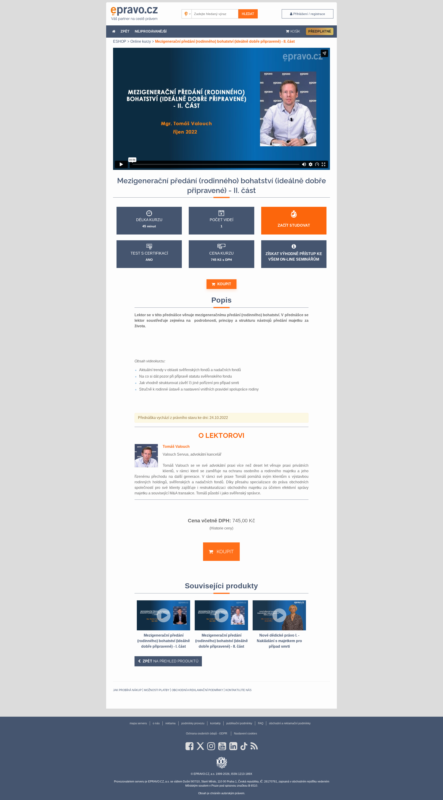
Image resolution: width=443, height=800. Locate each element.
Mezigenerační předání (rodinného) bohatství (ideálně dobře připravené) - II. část (221, 640)
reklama (170, 723)
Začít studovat (294, 225)
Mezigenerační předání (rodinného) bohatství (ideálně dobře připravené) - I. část (163, 640)
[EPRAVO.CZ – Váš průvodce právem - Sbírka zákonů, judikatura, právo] (134, 14)
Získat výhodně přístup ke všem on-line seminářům (294, 256)
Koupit (224, 284)
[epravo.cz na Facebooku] (189, 746)
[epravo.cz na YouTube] (222, 746)
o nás (156, 723)
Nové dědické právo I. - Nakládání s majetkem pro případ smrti (279, 640)
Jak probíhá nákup (127, 690)
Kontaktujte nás (238, 690)
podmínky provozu (192, 723)
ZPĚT (125, 31)
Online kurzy (140, 41)
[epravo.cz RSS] (254, 746)
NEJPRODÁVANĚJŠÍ (151, 31)
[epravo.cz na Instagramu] (211, 746)
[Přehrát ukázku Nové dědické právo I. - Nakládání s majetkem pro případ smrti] (279, 615)
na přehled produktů (170, 661)
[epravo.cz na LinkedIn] (233, 746)
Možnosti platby (156, 690)
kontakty (215, 723)
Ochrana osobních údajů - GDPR (206, 733)
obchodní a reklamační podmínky (197, 690)
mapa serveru (138, 723)
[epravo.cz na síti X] (200, 746)
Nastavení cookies (245, 733)
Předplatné (319, 31)
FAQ (260, 723)
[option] (163, 624)
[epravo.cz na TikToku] (243, 746)
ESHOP (119, 41)
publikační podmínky (239, 723)
